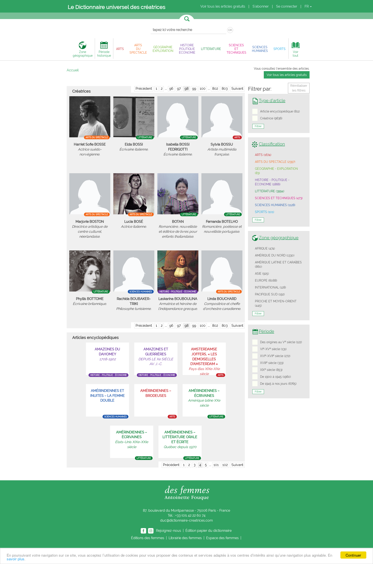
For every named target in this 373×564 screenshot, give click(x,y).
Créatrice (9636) (271, 118)
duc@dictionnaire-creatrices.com (186, 520)
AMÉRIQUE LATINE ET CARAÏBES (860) (278, 264)
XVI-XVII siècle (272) (275, 356)
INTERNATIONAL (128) (270, 287)
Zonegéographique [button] (83, 53)
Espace (222, 538)
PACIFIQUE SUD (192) (270, 294)
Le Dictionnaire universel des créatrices (116, 7)
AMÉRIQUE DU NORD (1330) (274, 255)
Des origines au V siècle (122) (281, 342)
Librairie (185, 538)
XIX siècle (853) (271, 370)
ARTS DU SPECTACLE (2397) (275, 161)
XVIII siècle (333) (272, 363)
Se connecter (286, 6)
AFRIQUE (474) (265, 248)
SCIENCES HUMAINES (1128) (275, 205)
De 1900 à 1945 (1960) (275, 376)
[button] (120, 49)
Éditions (147, 538)
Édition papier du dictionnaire (208, 530)
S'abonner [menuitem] (261, 6)
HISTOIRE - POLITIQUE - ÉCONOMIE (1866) (272, 182)
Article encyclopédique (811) (280, 111)
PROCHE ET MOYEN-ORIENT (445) (276, 303)
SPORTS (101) (264, 212)
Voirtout (295, 53)
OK (230, 30)
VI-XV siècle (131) (273, 349)
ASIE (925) (262, 273)
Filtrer (258, 126)
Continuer (353, 555)
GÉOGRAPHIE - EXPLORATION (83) (276, 171)
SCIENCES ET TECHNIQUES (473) (279, 198)
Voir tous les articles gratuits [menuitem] (222, 6)
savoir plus (15, 558)
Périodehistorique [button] (104, 53)
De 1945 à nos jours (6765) (278, 383)
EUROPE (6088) (266, 280)
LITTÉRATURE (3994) (269, 191)
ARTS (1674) (263, 155)
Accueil (73, 70)
